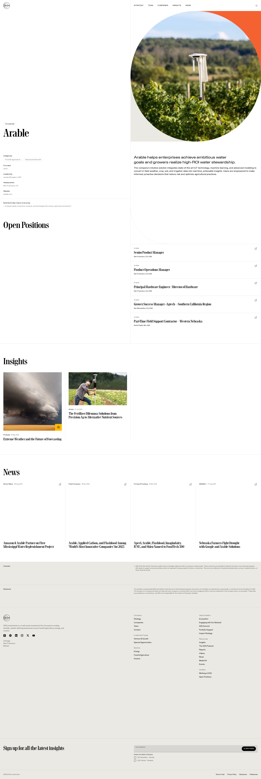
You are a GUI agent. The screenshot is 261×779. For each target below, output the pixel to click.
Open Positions (205, 677)
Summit (204, 626)
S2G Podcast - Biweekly (145, 760)
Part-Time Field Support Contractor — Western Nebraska (168, 321)
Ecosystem (203, 619)
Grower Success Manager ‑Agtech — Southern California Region (172, 304)
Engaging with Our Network (210, 623)
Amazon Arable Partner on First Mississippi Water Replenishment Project (28, 545)
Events (202, 664)
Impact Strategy (205, 633)
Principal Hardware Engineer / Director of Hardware (166, 287)
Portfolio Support (206, 630)
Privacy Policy (231, 774)
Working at (205, 673)
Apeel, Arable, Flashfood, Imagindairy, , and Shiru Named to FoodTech (159, 545)
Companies (138, 623)
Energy (137, 651)
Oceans (137, 659)
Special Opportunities (142, 642)
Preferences (254, 774)
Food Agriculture (141, 655)
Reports (202, 650)
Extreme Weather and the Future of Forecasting (32, 439)
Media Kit (203, 661)
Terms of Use (220, 774)
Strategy (137, 619)
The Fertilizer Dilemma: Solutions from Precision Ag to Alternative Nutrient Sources (95, 415)
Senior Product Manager (149, 252)
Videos (202, 653)
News (201, 657)
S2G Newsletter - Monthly (145, 757)
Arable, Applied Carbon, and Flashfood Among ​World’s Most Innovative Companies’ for (98, 545)
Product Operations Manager (152, 269)
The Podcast (206, 646)
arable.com (7, 194)
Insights (202, 642)
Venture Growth (141, 639)
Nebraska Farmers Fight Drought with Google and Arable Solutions (219, 545)
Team (136, 626)
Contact (137, 630)
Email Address (141, 747)
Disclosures (243, 774)
